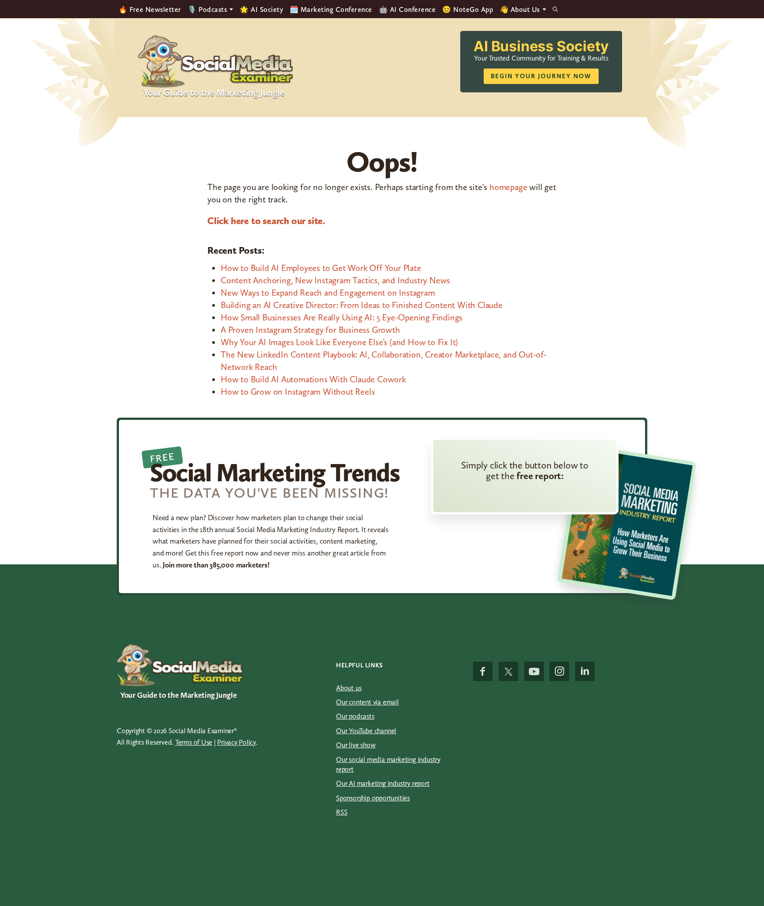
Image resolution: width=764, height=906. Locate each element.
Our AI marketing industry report (383, 783)
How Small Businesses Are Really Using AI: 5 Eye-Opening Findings (341, 317)
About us (348, 688)
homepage (508, 187)
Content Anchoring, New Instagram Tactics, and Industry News (335, 280)
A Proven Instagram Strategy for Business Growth (310, 329)
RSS (341, 812)
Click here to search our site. (266, 221)
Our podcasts (355, 716)
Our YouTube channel (366, 731)
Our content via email (367, 702)
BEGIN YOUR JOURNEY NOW (541, 76)
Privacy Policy (236, 742)
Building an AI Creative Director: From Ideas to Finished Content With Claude (362, 305)
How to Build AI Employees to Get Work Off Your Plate (321, 268)
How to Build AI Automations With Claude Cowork (313, 379)
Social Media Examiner (216, 61)
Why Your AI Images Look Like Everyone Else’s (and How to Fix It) (339, 342)
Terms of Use (193, 742)
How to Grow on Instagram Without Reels (297, 391)
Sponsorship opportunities (373, 798)
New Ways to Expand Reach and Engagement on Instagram (328, 292)
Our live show (355, 745)
